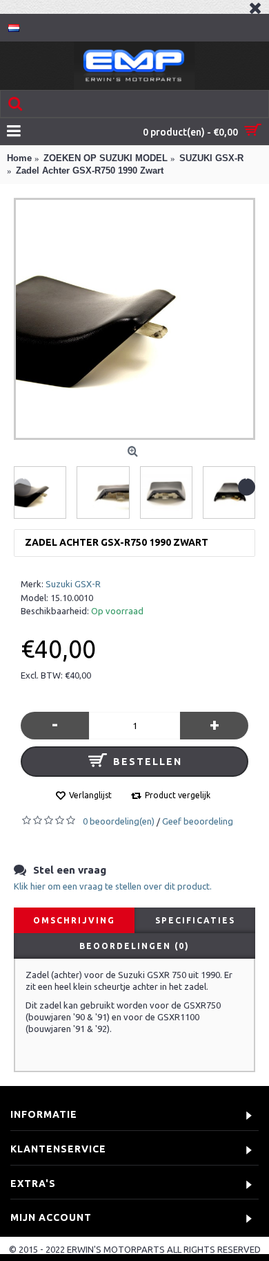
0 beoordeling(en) (119, 821)
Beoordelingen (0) (134, 945)
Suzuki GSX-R (73, 584)
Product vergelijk (177, 795)
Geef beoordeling (197, 821)
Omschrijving (74, 920)
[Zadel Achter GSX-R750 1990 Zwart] (134, 319)
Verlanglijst (90, 795)
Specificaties (195, 920)
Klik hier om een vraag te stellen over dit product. (113, 886)
